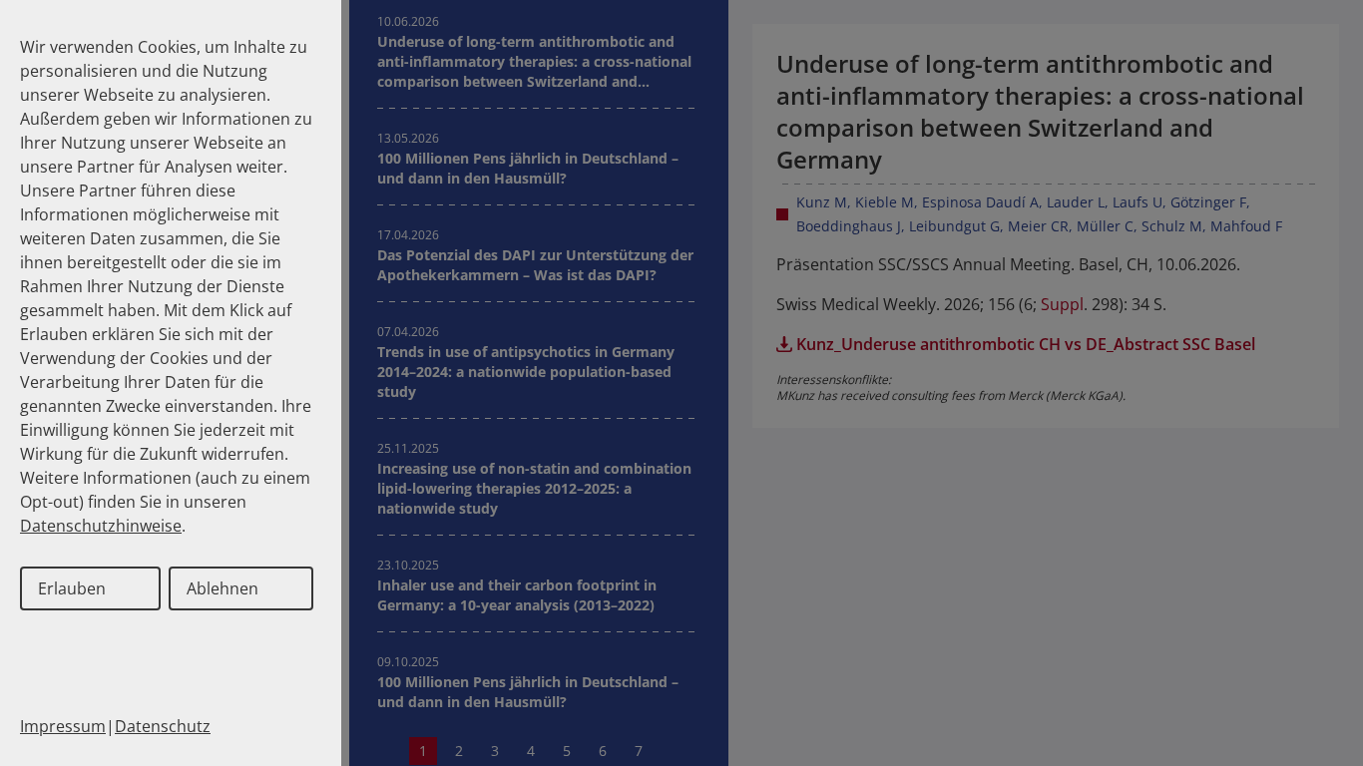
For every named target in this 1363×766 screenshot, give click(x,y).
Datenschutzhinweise (101, 526)
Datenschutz (163, 726)
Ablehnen (222, 588)
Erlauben (72, 588)
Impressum (63, 726)
